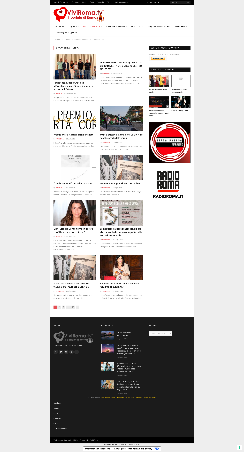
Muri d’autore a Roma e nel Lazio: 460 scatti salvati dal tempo (121, 136)
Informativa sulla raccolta (97, 448)
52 (73, 307)
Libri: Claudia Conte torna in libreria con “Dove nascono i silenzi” (73, 230)
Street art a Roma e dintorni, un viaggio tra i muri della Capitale (71, 285)
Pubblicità (100, 2)
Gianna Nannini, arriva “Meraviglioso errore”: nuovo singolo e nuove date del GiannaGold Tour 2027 (129, 367)
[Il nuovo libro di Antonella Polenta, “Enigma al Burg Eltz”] (121, 267)
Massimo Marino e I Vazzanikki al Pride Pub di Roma (159, 113)
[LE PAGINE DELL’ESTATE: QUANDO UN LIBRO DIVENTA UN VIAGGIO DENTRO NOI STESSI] (121, 56)
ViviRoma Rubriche (91, 26)
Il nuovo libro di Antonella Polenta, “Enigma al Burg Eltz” (119, 285)
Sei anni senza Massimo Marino (158, 91)
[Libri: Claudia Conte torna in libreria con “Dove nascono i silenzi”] (75, 213)
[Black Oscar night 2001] (181, 102)
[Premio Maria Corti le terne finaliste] (75, 118)
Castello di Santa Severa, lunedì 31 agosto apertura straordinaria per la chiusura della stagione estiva (129, 349)
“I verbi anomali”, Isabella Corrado (73, 184)
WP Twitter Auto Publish (112, 444)
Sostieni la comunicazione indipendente (164, 55)
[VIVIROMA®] (79, 14)
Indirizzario (136, 26)
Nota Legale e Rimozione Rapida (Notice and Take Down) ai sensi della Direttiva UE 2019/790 (128, 397)
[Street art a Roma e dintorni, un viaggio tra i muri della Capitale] (75, 267)
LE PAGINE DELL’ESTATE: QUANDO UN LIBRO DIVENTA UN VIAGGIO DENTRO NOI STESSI (121, 66)
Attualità (59, 26)
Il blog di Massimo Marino (158, 26)
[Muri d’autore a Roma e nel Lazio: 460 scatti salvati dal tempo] (121, 118)
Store (92, 2)
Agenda (73, 26)
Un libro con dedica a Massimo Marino (179, 91)
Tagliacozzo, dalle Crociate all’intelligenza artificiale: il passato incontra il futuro (73, 86)
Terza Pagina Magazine (66, 32)
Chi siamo (75, 2)
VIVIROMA (94, 440)
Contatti (85, 2)
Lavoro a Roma (180, 26)
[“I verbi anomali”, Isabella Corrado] (75, 167)
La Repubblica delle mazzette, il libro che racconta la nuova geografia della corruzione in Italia (121, 232)
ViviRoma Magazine (122, 2)
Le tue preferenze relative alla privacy (133, 448)
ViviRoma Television (115, 26)
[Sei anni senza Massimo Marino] (159, 81)
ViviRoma (60, 93)
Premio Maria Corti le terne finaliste (73, 135)
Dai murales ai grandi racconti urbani (120, 184)
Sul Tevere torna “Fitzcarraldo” (124, 334)
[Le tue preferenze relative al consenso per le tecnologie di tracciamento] (239, 447)
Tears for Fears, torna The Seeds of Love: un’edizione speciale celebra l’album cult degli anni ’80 (129, 385)
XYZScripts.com (134, 444)
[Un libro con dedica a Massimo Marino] (181, 81)
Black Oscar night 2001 (179, 110)
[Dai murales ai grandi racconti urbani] (121, 167)
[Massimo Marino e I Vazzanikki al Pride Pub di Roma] (159, 102)
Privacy (109, 2)
